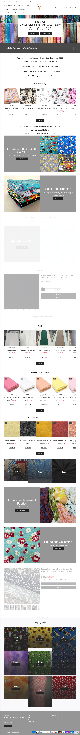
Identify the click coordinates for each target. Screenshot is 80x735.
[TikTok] (65, 718)
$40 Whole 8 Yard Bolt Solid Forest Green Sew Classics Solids (44, 349)
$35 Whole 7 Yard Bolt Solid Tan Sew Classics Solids (60, 349)
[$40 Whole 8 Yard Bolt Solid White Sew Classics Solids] (12, 338)
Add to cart (11, 114)
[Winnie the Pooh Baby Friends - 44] (44, 96)
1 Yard (42, 289)
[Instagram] (56, 718)
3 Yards (47, 289)
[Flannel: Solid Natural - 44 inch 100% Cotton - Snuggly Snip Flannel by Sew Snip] (44, 385)
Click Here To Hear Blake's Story (40, 220)
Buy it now (58, 297)
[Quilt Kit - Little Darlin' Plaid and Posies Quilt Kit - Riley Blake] (12, 96)
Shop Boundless (58, 548)
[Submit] (75, 48)
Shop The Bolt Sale (22, 158)
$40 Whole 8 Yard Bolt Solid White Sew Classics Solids (11, 349)
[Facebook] (53, 718)
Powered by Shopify (15, 732)
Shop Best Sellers (33, 33)
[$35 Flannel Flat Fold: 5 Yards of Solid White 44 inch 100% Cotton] (28, 338)
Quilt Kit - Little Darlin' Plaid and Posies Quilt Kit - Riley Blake (12, 107)
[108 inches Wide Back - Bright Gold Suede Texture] (44, 429)
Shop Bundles (58, 198)
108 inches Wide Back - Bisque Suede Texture (11, 441)
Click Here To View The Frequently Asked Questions (40, 319)
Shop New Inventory (46, 33)
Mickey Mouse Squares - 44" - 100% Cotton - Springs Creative (28, 107)
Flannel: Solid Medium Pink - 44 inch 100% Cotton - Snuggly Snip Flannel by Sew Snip (11, 397)
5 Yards (52, 289)
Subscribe (8, 726)
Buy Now (40, 475)
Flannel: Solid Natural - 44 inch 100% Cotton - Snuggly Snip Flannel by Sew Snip (44, 397)
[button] (5, 101)
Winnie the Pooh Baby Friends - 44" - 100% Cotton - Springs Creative (44, 107)
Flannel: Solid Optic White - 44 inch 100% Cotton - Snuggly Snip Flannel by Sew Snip (28, 397)
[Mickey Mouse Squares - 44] (28, 96)
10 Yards (58, 289)
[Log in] (73, 7)
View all (40, 120)
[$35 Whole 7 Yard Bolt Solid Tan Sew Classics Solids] (60, 338)
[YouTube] (62, 718)
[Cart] (75, 7)
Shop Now (16, 474)
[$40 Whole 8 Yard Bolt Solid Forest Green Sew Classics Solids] (44, 338)
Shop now (16, 640)
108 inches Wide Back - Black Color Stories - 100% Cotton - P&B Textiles (28, 442)
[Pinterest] (59, 718)
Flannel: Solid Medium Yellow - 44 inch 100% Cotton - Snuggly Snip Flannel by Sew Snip (60, 397)
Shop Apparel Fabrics (21, 510)
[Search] (70, 7)
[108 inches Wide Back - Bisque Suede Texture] (12, 429)
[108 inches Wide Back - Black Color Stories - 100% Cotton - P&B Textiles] (28, 429)
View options (28, 114)
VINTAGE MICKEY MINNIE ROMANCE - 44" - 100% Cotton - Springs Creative (60, 108)
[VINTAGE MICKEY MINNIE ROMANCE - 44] (60, 96)
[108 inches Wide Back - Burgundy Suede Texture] (60, 429)
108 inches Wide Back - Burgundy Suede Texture (60, 441)
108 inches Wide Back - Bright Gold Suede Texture (44, 441)
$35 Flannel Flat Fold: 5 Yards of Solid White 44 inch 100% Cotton (28, 349)
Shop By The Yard (22, 246)
